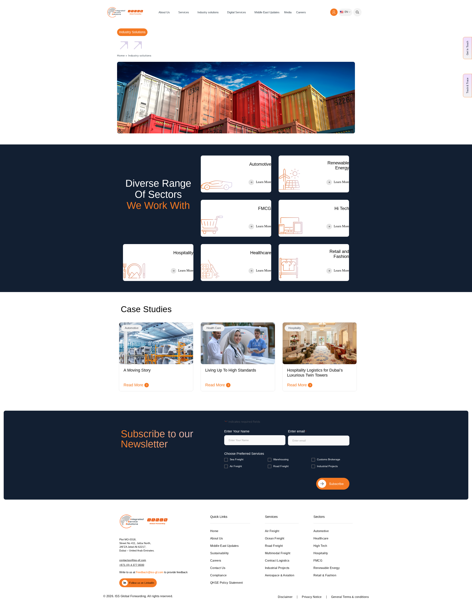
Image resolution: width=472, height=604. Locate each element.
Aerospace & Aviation (279, 575)
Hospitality (320, 553)
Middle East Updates (267, 12)
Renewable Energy (326, 568)
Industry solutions (208, 12)
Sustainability (219, 553)
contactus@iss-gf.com (132, 560)
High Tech (320, 545)
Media (287, 12)
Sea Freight (236, 459)
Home (121, 55)
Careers (301, 12)
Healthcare (320, 538)
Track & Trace (467, 85)
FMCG (317, 560)
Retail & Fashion (324, 575)
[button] (357, 12)
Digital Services (236, 12)
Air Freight (236, 466)
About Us (164, 12)
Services (183, 12)
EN (346, 11)
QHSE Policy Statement (226, 582)
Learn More (263, 182)
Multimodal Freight (277, 553)
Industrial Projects (327, 466)
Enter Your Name (236, 431)
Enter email (297, 431)
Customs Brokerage (328, 459)
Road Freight (281, 466)
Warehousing (281, 459)
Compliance (218, 575)
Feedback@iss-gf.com (149, 572)
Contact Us (217, 568)
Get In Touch (467, 48)
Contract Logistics (277, 560)
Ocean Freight (274, 538)
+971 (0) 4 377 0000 (131, 564)
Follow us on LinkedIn (141, 582)
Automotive (321, 531)
